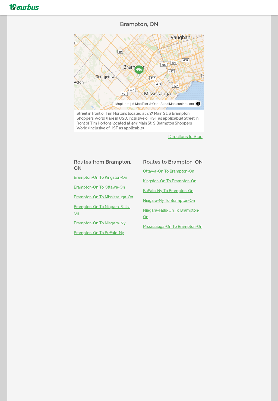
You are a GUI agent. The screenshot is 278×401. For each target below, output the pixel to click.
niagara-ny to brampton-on (169, 200)
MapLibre (122, 103)
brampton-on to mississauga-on (103, 197)
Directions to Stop (185, 136)
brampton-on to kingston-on (100, 177)
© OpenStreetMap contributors (171, 103)
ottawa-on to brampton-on (168, 171)
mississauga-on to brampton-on (172, 226)
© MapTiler (140, 103)
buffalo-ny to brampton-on (168, 191)
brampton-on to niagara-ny (100, 223)
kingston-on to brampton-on (169, 181)
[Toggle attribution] (198, 103)
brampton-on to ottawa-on (99, 187)
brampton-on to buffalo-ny (99, 233)
